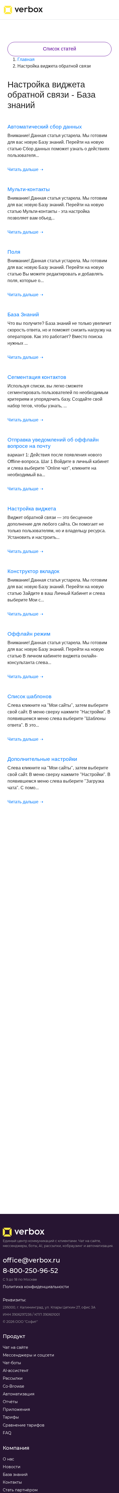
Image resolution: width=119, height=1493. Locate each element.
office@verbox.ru (31, 1260)
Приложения (16, 1409)
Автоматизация (18, 1394)
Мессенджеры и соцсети (28, 1355)
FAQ (7, 1432)
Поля (13, 252)
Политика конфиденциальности (36, 1286)
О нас (8, 1459)
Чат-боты (12, 1362)
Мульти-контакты (28, 189)
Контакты (12, 1482)
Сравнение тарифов (24, 1425)
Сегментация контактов (36, 377)
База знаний (15, 1474)
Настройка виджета (31, 509)
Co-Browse (13, 1386)
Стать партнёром (20, 1489)
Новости (11, 1466)
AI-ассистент (16, 1370)
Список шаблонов (29, 696)
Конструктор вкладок (33, 571)
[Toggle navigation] (107, 10)
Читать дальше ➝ (25, 169)
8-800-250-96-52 (30, 1271)
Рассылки (13, 1378)
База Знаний (23, 314)
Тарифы (11, 1417)
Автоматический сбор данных (44, 127)
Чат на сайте (15, 1347)
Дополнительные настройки (42, 759)
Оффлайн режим (28, 634)
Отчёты (10, 1401)
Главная (26, 59)
